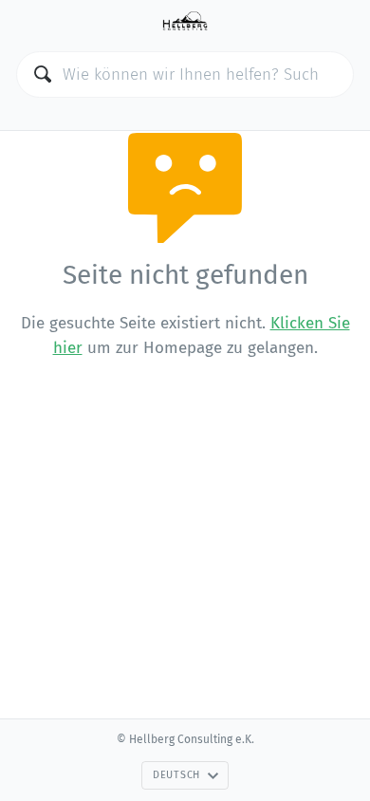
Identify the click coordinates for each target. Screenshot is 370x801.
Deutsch (176, 775)
